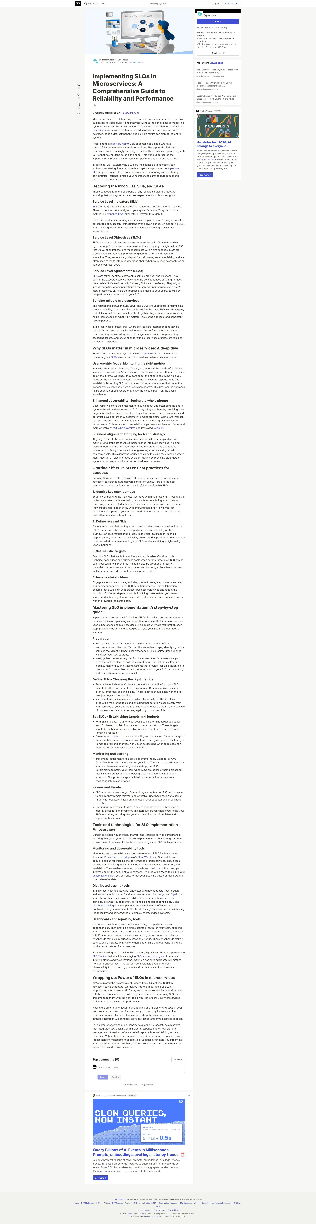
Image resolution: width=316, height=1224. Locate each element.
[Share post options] (78, 123)
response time (115, 213)
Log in (216, 3)
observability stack (103, 875)
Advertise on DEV (149, 1203)
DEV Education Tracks (121, 1203)
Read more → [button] (205, 175)
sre (96, 105)
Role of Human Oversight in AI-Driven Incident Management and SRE (214, 86)
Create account (231, 3)
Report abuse (147, 1085)
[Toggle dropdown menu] (189, 1095)
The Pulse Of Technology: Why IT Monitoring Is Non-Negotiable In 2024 (217, 72)
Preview (115, 1077)
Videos (107, 1203)
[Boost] (79, 114)
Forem (129, 1214)
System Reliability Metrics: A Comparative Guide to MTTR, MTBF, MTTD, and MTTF (216, 99)
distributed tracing (103, 905)
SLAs (96, 275)
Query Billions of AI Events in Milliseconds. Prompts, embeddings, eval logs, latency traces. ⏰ (139, 1152)
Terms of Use (173, 1210)
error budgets (112, 736)
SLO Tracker (100, 956)
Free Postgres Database (220, 1203)
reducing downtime (124, 427)
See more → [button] (100, 1178)
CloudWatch (144, 857)
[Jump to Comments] (79, 96)
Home (76, 1203)
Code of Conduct (131, 1085)
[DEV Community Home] (78, 3)
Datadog (125, 857)
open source (143, 1214)
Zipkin (174, 894)
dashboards (156, 868)
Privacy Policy (159, 1210)
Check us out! (218, 53)
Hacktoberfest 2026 (206, 159)
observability (148, 353)
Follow (218, 21)
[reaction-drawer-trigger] (79, 86)
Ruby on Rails (152, 1216)
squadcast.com (138, 62)
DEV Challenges (87, 1203)
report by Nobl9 (119, 143)
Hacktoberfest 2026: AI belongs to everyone (214, 144)
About (196, 1203)
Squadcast (123, 59)
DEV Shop (236, 1203)
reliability (98, 130)
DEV (167, 1214)
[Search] (85, 3)
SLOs (114, 357)
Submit (102, 1077)
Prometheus (111, 857)
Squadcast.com (106, 59)
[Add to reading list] (79, 106)
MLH (158, 1206)
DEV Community (120, 1199)
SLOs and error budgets (150, 956)
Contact (205, 1203)
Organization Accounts (168, 1203)
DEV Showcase (186, 1203)
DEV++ (99, 1203)
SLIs (95, 206)
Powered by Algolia (156, 4)
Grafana (166, 931)
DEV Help (136, 1203)
